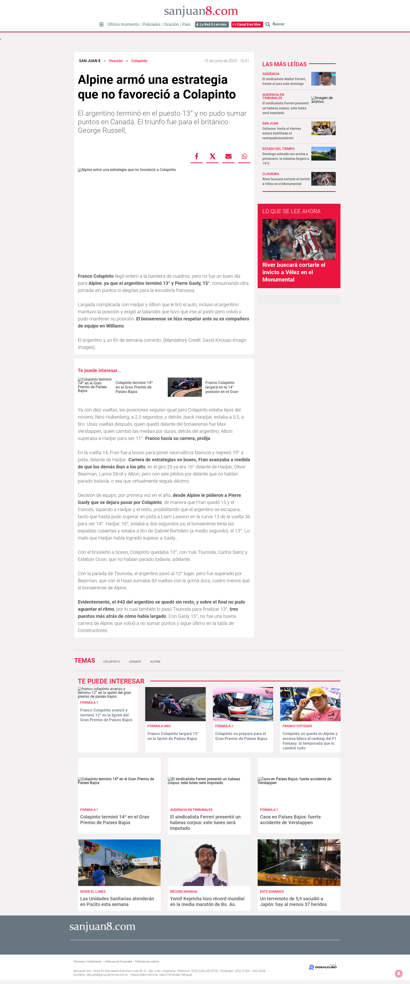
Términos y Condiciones (87, 961)
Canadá (135, 661)
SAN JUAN (270, 123)
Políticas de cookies (147, 961)
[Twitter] (212, 156)
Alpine (155, 661)
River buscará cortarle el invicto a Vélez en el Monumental (293, 272)
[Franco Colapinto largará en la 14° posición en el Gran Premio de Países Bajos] (185, 387)
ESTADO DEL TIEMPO (278, 149)
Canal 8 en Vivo (249, 24)
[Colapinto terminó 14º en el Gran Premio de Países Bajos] (95, 387)
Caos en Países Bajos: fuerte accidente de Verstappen (290, 819)
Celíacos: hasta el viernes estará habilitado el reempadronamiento (281, 133)
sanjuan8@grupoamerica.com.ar (107, 974)
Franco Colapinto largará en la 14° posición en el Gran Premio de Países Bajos (225, 389)
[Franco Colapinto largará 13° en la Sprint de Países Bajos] (175, 720)
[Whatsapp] (244, 156)
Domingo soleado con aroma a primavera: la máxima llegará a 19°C (285, 158)
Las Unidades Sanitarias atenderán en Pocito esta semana (117, 901)
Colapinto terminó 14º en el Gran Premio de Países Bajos (134, 387)
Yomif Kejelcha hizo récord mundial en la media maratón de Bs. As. (207, 901)
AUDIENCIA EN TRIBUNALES (273, 96)
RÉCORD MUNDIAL (184, 891)
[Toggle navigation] (101, 24)
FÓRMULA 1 (89, 702)
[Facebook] (196, 156)
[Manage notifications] (399, 973)
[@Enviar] (228, 156)
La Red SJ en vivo (213, 24)
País (186, 24)
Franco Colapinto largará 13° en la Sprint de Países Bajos (173, 736)
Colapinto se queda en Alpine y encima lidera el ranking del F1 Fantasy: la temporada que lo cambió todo (310, 740)
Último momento (123, 24)
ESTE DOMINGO (272, 891)
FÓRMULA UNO (159, 726)
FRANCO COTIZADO (297, 726)
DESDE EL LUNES (93, 891)
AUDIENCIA (270, 74)
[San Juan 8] (102, 932)
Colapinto (111, 661)
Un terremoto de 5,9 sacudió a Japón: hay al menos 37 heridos (293, 901)
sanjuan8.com (82, 971)
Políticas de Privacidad (118, 961)
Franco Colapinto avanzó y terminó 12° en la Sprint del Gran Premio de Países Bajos (106, 715)
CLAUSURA (270, 174)
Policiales (151, 24)
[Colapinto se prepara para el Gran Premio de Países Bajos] (243, 720)
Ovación (171, 24)
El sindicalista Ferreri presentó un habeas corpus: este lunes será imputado (285, 108)
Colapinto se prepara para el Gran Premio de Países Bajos (241, 736)
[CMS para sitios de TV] (306, 967)
